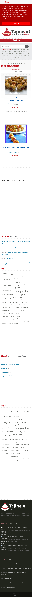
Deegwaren (23, 49)
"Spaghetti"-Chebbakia (6, 376)
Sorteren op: (16, 69)
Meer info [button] (11, 19)
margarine (4, 302)
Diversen (4, 51)
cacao (23, 276)
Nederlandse (16, 104)
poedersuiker (25, 307)
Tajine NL (3, 241)
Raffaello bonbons (10, 587)
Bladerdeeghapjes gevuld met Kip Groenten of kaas (18, 568)
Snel (4, 55)
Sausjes (27, 53)
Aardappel (4, 273)
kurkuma (21, 297)
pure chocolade (6, 310)
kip (16, 295)
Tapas (24, 55)
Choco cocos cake (5, 361)
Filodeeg (17, 285)
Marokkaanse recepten (15, 302)
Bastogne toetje (9, 258)
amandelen (14, 274)
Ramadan (11, 53)
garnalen (24, 285)
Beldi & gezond (15, 49)
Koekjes (28, 51)
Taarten (12, 55)
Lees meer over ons (6, 518)
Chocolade (17, 279)
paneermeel (16, 307)
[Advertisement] (14, 196)
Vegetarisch (16, 57)
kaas (3, 294)
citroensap (18, 282)
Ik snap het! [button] (16, 23)
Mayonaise (24, 302)
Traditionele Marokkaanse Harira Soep (17, 545)
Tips (28, 55)
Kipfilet (22, 295)
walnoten (24, 318)
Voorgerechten (15, 319)
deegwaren (7, 285)
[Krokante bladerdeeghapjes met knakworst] (16, 134)
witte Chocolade (25, 321)
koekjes (6, 298)
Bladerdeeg (25, 274)
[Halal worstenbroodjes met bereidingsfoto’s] (16, 85)
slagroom (19, 313)
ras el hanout (16, 310)
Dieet (27, 49)
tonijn (18, 316)
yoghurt (4, 323)
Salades (16, 53)
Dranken (9, 51)
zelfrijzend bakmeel (13, 323)
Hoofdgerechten (16, 51)
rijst (22, 310)
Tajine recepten (18, 55)
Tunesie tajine (4, 372)
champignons (6, 279)
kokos (15, 297)
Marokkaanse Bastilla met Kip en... (16, 536)
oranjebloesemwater (6, 307)
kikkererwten (10, 294)
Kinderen (23, 51)
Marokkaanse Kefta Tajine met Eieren (17, 527)
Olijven (25, 305)
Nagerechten (5, 53)
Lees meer (16, 116)
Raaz (2, 262)
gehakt (17, 288)
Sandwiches (22, 53)
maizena (21, 300)
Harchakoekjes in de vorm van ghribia (10, 364)
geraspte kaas (6, 290)
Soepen (7, 55)
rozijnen (4, 313)
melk (11, 304)
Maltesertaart (4, 368)
